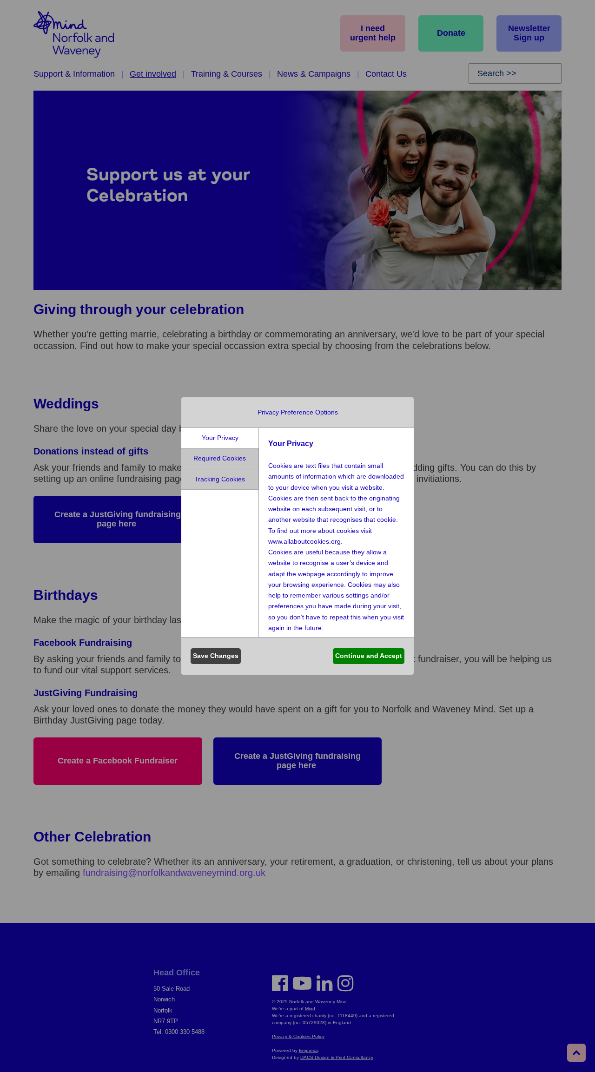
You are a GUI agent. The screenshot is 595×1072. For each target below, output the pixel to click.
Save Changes (215, 655)
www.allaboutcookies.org (304, 541)
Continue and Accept (368, 655)
